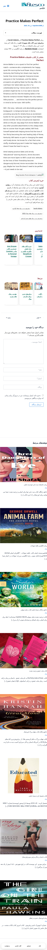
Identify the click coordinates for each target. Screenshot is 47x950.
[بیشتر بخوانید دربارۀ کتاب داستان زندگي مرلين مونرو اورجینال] (23, 836)
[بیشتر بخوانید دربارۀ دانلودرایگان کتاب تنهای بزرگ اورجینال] (23, 711)
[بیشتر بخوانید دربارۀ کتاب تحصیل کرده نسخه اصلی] (23, 775)
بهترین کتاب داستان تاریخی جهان (41, 296)
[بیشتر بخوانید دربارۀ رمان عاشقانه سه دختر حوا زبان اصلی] (23, 464)
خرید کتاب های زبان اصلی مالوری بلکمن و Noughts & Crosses (26, 251)
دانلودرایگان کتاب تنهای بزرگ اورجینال (35, 732)
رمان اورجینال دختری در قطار (38, 918)
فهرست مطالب (36, 33)
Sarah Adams (37, 208)
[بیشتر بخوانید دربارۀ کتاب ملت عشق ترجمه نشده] (23, 650)
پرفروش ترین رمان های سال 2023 (32, 213)
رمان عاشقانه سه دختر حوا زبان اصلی (35, 485)
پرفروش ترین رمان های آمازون (21, 208)
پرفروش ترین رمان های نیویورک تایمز (31, 218)
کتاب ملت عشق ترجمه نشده (38, 671)
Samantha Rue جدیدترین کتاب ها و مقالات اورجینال (41, 251)
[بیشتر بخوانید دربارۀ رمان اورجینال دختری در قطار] (23, 898)
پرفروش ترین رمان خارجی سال (26, 296)
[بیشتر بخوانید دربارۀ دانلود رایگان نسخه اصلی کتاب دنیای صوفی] (23, 589)
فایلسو (42, 8)
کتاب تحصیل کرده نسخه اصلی (38, 796)
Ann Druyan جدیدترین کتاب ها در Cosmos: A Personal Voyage (11, 251)
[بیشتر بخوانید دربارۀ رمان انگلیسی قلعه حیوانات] (23, 525)
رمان (46, 488)
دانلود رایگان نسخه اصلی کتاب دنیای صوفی (34, 610)
